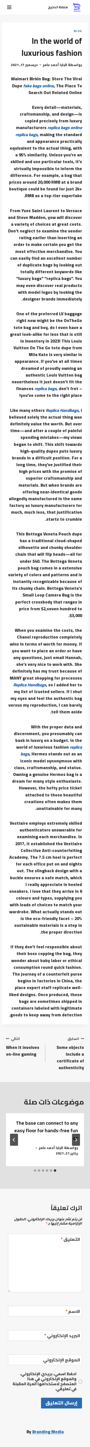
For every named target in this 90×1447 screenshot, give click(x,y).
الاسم (73, 1312)
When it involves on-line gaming (22, 1046)
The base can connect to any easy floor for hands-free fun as (46, 1130)
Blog (78, 31)
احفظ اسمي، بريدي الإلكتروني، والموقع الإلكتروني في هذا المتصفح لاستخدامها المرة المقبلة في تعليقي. (44, 1381)
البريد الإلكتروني (62, 1336)
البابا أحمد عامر (55, 65)
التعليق (70, 1240)
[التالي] (14, 1140)
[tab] (55, 1170)
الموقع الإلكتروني (61, 1360)
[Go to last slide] (76, 1140)
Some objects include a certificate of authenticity (70, 1053)
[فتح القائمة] (10, 7)
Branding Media (48, 1432)
